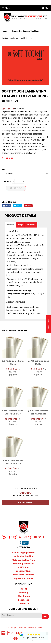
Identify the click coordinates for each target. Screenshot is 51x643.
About (24, 589)
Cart (47, 8)
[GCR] (21, 634)
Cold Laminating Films (23, 560)
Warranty (23, 592)
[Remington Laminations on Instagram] (25, 537)
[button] (8, 108)
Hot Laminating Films (24, 556)
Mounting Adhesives (23, 563)
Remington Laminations (18, 628)
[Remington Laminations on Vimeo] (39, 537)
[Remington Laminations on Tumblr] (30, 538)
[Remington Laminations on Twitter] (4, 538)
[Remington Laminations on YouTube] (35, 537)
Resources (23, 600)
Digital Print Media (23, 578)
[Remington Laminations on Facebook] (10, 538)
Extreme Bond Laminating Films (25, 31)
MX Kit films (23, 567)
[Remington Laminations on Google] (20, 537)
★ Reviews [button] (49, 324)
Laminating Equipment (23, 552)
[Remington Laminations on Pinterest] (15, 538)
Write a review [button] (25, 502)
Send (45, 616)
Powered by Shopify (35, 628)
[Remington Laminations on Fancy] (43, 537)
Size (3, 169)
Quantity (6, 181)
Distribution (24, 596)
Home (4, 31)
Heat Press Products (23, 575)
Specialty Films (24, 571)
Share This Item (9, 201)
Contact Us (23, 603)
